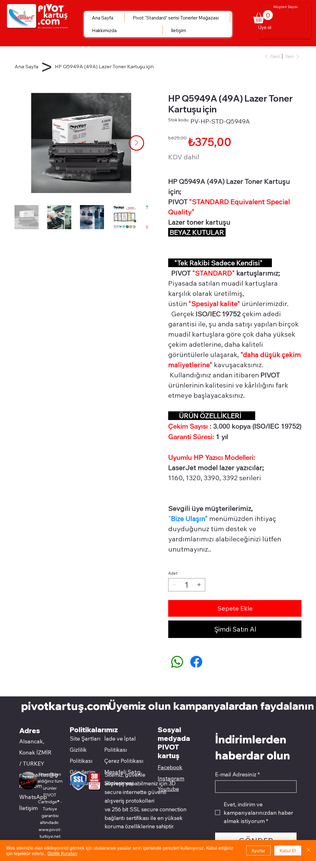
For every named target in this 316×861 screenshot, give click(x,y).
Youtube (168, 788)
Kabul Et (288, 850)
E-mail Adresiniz (237, 774)
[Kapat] (308, 850)
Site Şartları (85, 738)
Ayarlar (258, 850)
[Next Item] (136, 143)
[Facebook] (196, 662)
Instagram (171, 778)
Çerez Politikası (123, 760)
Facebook (170, 767)
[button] (246, 706)
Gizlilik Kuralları (62, 853)
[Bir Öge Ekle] (199, 584)
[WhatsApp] (177, 662)
